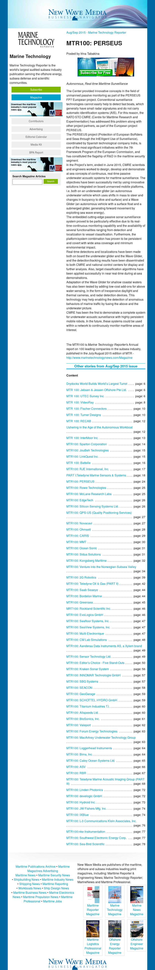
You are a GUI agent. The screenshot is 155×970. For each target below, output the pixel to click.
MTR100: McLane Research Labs (89, 494)
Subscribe (36, 89)
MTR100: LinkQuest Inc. (82, 456)
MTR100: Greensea (79, 602)
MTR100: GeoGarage (80, 694)
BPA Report (36, 152)
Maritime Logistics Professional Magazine (92, 946)
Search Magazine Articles (29, 176)
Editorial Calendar (36, 137)
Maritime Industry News (57, 879)
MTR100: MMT (76, 542)
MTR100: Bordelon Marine (84, 596)
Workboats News (29, 888)
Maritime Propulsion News (40, 897)
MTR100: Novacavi (79, 523)
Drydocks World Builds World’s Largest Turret (96, 383)
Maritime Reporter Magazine (92, 909)
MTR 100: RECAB (78, 421)
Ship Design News (56, 888)
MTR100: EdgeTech (79, 500)
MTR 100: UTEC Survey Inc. (85, 396)
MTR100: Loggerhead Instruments (89, 748)
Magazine (36, 97)
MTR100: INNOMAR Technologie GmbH (93, 675)
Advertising (36, 129)
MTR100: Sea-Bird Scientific (85, 844)
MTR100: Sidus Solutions (83, 554)
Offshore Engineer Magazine (136, 943)
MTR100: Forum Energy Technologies (91, 731)
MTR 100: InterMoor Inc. (82, 438)
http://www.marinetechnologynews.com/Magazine (99, 357)
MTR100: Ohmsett (78, 529)
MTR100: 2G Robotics (81, 577)
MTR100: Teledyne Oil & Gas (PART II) (92, 583)
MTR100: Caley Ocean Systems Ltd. (90, 760)
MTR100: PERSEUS (80, 481)
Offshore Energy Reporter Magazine (114, 946)
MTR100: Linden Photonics (84, 790)
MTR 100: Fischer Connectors (86, 408)
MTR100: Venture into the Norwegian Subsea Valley (101, 567)
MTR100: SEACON (79, 687)
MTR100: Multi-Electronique (85, 633)
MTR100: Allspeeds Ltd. (82, 712)
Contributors (36, 121)
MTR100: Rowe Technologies (86, 487)
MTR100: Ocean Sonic (81, 548)
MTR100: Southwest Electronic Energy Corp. (96, 838)
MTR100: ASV (76, 767)
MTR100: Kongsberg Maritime (86, 560)
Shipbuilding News (26, 879)
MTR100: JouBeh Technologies (87, 450)
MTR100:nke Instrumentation (85, 831)
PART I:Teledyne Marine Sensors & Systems (96, 475)
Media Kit (36, 144)
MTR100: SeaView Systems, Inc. (88, 627)
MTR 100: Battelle (78, 463)
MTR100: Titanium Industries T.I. (88, 706)
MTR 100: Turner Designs (83, 415)
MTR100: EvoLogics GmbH (84, 615)
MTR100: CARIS (77, 535)
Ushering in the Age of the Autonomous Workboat (99, 427)
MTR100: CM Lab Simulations (86, 639)
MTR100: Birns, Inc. (79, 754)
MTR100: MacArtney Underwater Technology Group (101, 737)
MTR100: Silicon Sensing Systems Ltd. (92, 506)
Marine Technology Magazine (114, 909)
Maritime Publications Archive (36, 866)
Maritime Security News (54, 875)
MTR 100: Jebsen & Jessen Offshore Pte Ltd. (96, 390)
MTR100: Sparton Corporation (86, 444)
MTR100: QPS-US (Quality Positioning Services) (99, 512)
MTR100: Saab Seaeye (82, 590)
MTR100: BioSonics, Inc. (83, 719)
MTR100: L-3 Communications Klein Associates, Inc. (101, 821)
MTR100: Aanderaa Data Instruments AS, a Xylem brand (104, 646)
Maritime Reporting (55, 884)
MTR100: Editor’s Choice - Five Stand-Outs (95, 663)
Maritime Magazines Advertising (48, 868)
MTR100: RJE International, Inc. (87, 469)
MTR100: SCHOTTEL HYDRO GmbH (91, 700)
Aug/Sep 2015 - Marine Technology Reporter (96, 32)
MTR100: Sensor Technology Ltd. (88, 656)
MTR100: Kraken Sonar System (87, 669)
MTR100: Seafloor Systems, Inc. (87, 621)
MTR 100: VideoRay (80, 402)
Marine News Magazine (136, 909)
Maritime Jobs (52, 901)
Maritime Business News (30, 892)
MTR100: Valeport (78, 725)
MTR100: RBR (76, 773)
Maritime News (26, 875)
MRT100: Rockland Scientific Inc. (88, 608)
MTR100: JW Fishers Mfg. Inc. (86, 808)
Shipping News (29, 884)
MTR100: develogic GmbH (84, 796)
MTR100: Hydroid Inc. (81, 802)
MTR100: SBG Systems (82, 681)
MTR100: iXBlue (77, 815)
